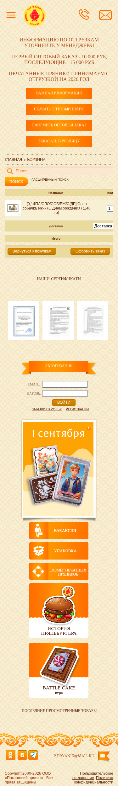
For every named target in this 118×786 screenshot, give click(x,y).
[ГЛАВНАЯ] (13, 159)
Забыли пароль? (47, 409)
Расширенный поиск (50, 179)
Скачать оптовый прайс (59, 109)
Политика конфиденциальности (93, 780)
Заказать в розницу (59, 141)
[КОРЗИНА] (36, 159)
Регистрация (77, 409)
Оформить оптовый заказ (59, 125)
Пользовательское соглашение (92, 775)
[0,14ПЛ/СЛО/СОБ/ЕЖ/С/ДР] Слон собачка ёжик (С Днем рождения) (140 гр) (57, 208)
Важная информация (59, 93)
